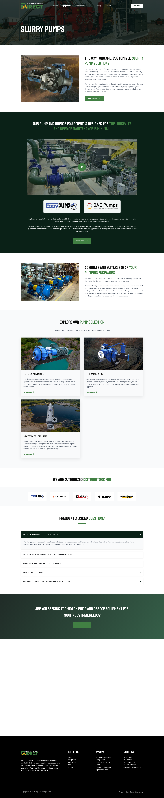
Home (55, 6)
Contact (107, 6)
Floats (98, 765)
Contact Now (136, 6)
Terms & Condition (136, 792)
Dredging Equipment (103, 757)
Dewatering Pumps (103, 762)
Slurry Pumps (101, 760)
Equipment (66, 6)
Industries (80, 6)
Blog (99, 6)
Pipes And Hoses (102, 770)
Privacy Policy (124, 792)
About (90, 6)
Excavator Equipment (103, 767)
